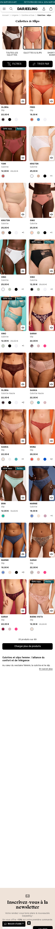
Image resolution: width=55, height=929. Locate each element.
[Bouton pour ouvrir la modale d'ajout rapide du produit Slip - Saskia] (23, 441)
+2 (23, 403)
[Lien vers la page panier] (51, 9)
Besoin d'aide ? (15, 924)
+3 (23, 572)
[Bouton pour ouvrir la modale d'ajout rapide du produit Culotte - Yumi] (23, 157)
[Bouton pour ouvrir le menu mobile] (4, 9)
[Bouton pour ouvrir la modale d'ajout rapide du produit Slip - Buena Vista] (51, 610)
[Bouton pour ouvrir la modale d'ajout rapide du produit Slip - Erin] (23, 497)
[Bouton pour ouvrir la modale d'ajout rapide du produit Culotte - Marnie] (51, 497)
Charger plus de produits (27, 646)
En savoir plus (46, 669)
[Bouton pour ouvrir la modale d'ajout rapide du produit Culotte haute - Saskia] (51, 384)
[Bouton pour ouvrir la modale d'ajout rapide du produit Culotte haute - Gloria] (23, 384)
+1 (51, 176)
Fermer (29, 923)
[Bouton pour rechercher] (11, 9)
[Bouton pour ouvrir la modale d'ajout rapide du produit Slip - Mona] (51, 441)
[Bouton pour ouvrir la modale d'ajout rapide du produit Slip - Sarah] (51, 327)
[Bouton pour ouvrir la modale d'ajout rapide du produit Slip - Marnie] (23, 554)
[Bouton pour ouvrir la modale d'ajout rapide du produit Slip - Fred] (51, 101)
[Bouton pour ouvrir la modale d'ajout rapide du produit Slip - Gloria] (23, 101)
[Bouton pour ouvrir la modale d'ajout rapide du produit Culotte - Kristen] (51, 157)
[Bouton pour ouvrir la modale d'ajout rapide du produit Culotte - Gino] (51, 214)
